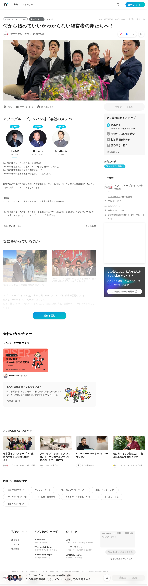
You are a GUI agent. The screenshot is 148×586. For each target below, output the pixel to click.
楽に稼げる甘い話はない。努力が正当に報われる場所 (128, 455)
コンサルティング (16, 503)
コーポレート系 (111, 497)
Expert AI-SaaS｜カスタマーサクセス (92, 455)
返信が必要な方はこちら (121, 559)
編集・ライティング (105, 490)
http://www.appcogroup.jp (120, 196)
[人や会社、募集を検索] (118, 5)
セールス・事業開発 (46, 497)
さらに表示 (91, 225)
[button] (19, 531)
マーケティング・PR (17, 497)
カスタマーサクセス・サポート (80, 497)
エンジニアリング (16, 490)
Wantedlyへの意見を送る (120, 552)
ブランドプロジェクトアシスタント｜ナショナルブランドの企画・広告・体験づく (55, 457)
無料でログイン (135, 4)
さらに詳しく (113, 151)
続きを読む (49, 315)
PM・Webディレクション (73, 490)
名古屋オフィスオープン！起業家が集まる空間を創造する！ (18, 457)
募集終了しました (124, 106)
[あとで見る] (141, 34)
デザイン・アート (42, 490)
